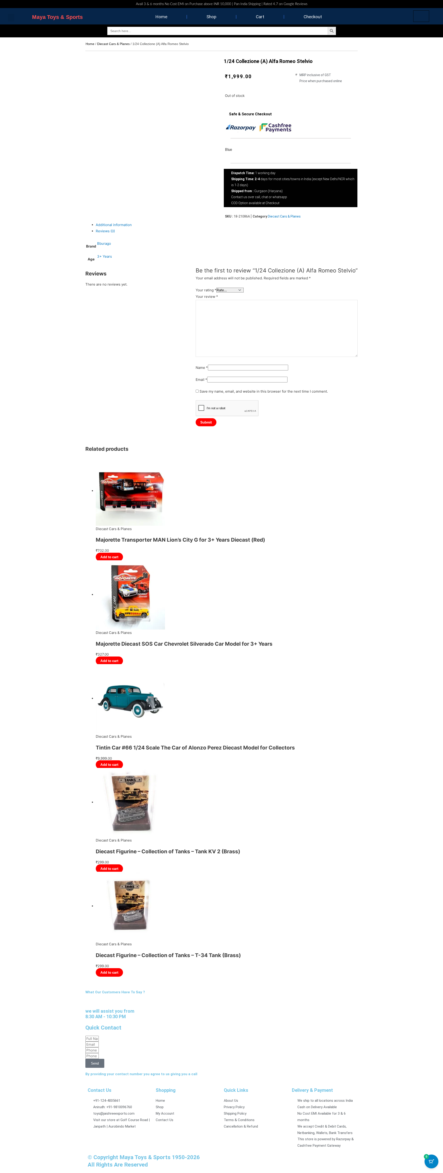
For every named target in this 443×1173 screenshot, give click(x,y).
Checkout (313, 16)
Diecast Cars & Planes (113, 44)
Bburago (104, 243)
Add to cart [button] (109, 557)
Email (201, 379)
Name (202, 367)
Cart (260, 16)
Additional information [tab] (114, 225)
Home (161, 16)
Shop (211, 16)
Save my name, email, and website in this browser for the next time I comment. (264, 391)
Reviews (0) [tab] (105, 231)
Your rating (206, 290)
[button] (11, 17)
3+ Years (104, 256)
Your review (207, 296)
